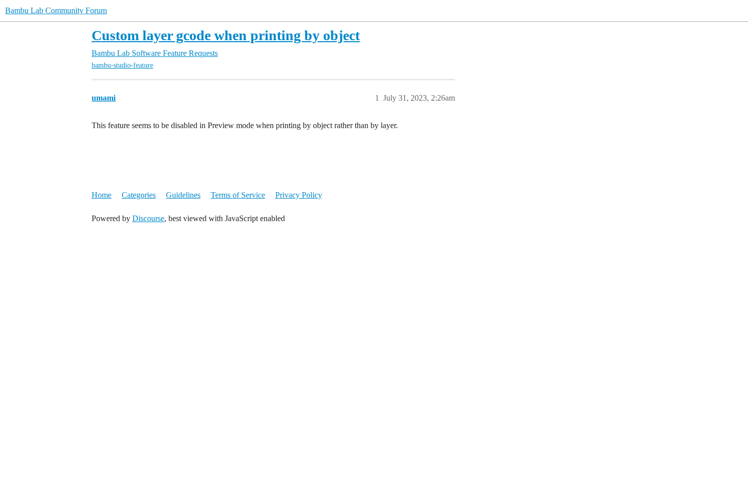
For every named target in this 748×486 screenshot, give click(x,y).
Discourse (148, 218)
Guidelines (183, 195)
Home (101, 195)
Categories (139, 195)
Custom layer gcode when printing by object (226, 35)
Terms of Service (238, 195)
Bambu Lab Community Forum (56, 10)
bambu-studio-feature (122, 65)
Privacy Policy (298, 195)
